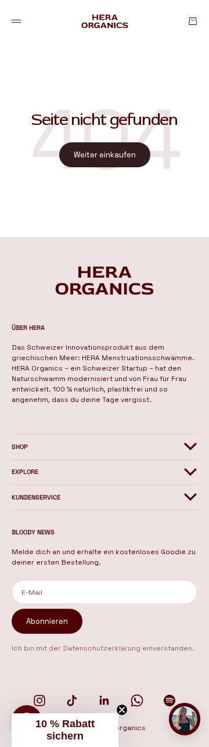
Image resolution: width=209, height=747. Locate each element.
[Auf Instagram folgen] (39, 701)
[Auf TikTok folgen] (72, 701)
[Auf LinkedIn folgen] (104, 701)
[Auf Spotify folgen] (169, 701)
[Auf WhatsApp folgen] (137, 701)
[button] (65, 730)
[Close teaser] (122, 710)
